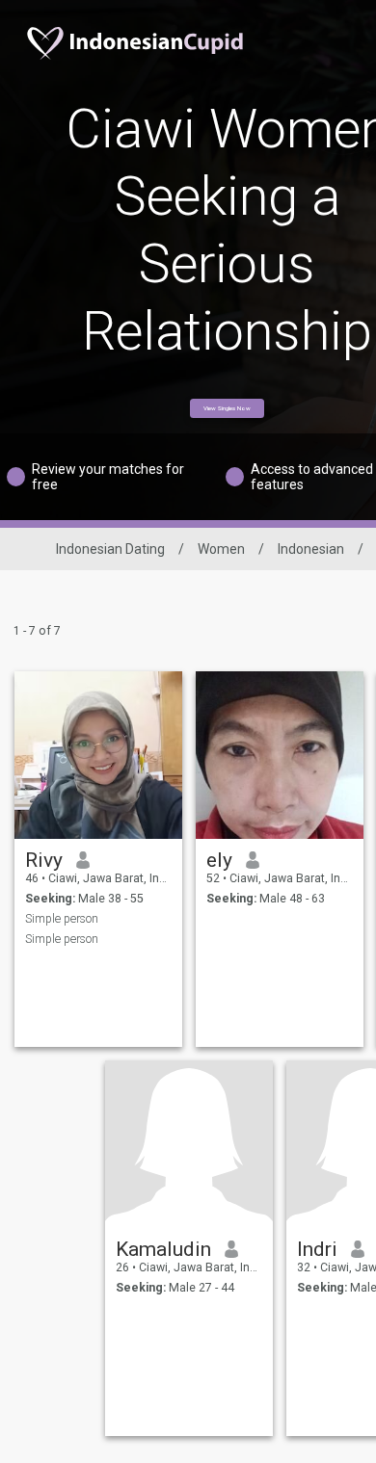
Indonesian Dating (110, 549)
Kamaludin (163, 1249)
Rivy (44, 860)
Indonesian (311, 549)
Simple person (61, 919)
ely (219, 860)
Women (221, 549)
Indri (317, 1249)
